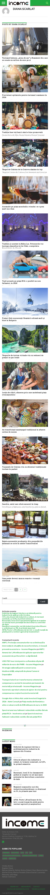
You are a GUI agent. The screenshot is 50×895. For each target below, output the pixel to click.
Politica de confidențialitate (18, 889)
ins (31, 852)
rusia (5, 858)
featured (15, 852)
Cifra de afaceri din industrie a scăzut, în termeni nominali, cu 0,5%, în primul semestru (23, 618)
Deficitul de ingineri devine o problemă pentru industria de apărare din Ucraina (21, 614)
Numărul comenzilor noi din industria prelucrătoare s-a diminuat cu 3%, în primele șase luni (24, 627)
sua (22, 852)
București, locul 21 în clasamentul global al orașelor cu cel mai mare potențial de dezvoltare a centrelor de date (24, 622)
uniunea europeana (29, 855)
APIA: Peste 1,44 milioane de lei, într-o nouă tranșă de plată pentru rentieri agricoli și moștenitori (25, 631)
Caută (4, 598)
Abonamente (26, 886)
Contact (36, 886)
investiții (12, 858)
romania (6, 852)
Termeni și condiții (38, 889)
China (41, 855)
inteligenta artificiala (11, 855)
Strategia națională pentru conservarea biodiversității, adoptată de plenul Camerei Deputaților (20, 671)
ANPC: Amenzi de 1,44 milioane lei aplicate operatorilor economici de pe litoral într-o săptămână (23, 652)
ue (26, 852)
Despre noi (14, 886)
